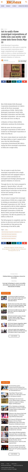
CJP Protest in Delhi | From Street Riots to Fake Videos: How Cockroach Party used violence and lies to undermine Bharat (17, 299)
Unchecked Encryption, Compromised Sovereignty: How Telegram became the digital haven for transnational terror (18, 388)
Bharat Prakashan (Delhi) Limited (8, 467)
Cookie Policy (14, 464)
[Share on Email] (24, 81)
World (14, 6)
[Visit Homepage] (14, 2)
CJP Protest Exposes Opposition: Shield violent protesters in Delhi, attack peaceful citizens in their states (17, 325)
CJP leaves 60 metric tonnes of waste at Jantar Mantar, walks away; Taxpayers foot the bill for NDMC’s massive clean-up (17, 318)
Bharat (8, 6)
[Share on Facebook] (3, 81)
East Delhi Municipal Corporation (9, 238)
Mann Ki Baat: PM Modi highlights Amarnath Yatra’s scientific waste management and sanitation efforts (17, 434)
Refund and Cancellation (6, 465)
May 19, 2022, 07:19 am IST (9, 62)
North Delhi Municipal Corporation (9, 234)
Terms (7, 464)
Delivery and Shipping (18, 465)
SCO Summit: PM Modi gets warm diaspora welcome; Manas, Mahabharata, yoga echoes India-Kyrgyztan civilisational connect (17, 422)
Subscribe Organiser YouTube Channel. (14, 247)
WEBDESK (5, 60)
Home (2, 6)
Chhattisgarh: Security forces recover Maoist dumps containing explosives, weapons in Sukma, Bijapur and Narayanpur (17, 401)
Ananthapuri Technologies (12, 469)
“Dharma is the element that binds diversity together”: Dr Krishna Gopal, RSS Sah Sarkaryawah (17, 415)
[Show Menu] (1, 2)
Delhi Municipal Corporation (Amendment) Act (11, 232)
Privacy (2, 464)
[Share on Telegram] (19, 81)
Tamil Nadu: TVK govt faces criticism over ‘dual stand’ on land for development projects (17, 394)
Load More (14, 336)
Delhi (6, 229)
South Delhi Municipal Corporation (9, 236)
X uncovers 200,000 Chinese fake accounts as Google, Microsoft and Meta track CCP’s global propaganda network (17, 448)
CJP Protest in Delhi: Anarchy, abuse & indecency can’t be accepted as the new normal (17, 311)
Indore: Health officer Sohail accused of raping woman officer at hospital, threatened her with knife (18, 428)
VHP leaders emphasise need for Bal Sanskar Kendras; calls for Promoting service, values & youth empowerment (17, 441)
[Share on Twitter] (8, 81)
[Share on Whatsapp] (14, 81)
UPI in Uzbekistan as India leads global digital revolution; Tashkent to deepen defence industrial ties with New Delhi (17, 409)
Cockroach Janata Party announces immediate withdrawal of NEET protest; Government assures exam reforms (17, 331)
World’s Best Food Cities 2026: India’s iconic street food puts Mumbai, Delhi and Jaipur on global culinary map (17, 305)
